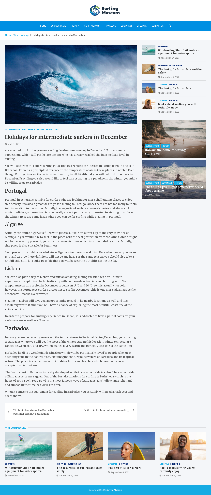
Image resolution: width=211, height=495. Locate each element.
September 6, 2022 (170, 76)
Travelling (110, 25)
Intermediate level (16, 129)
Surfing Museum (114, 489)
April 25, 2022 (153, 194)
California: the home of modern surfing (106, 410)
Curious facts (58, 25)
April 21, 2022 (14, 144)
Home (43, 25)
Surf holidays (92, 25)
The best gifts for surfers (174, 88)
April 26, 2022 (153, 154)
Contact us (157, 25)
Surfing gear (175, 65)
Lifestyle (142, 25)
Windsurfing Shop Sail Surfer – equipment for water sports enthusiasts (179, 53)
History (75, 25)
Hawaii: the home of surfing (165, 150)
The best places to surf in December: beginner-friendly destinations (34, 412)
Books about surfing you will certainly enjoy (177, 106)
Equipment (126, 25)
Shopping (163, 46)
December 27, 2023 (170, 57)
